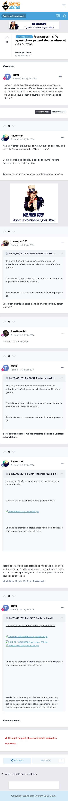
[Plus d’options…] (60, 77)
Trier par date (58, 112)
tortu (28, 52)
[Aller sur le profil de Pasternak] (6, 137)
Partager (18, 760)
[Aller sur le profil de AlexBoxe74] (6, 333)
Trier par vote (42, 112)
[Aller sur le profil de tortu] (7, 77)
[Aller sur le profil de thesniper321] (6, 243)
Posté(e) (24, 78)
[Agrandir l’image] (22, 511)
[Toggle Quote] (7, 253)
